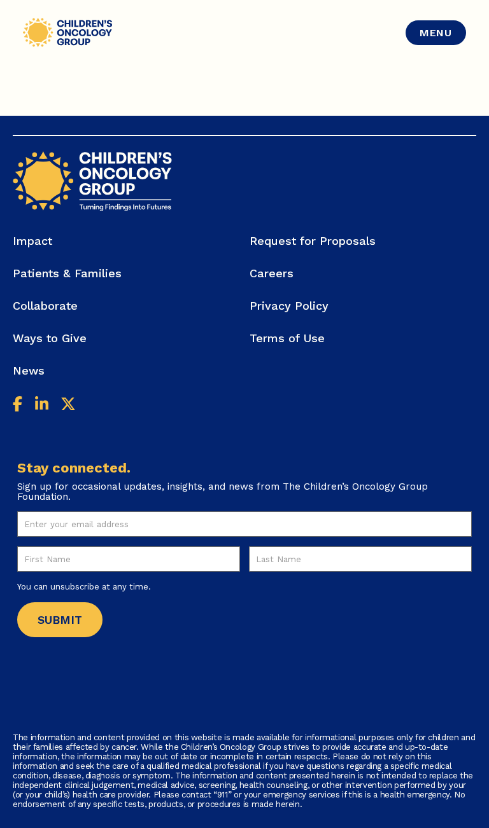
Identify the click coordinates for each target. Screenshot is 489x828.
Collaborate (45, 305)
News (29, 370)
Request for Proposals (313, 240)
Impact (32, 240)
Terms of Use (287, 338)
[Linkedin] (41, 405)
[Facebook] (17, 405)
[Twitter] (68, 405)
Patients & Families (67, 273)
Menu (436, 33)
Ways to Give (50, 338)
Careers (272, 273)
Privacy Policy (289, 305)
